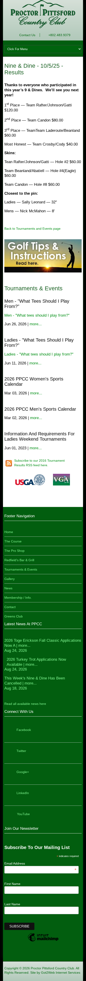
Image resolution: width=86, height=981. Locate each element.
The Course (13, 541)
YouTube (23, 814)
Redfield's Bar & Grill (19, 560)
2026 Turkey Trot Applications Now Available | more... (35, 664)
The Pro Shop (14, 550)
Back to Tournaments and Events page (32, 228)
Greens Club (13, 616)
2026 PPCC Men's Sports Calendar (40, 409)
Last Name (12, 904)
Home (8, 532)
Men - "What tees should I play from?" (36, 315)
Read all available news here (25, 704)
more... (36, 324)
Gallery (9, 579)
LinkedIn (23, 793)
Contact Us (27, 35)
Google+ (23, 772)
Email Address (40, 863)
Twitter (21, 751)
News (8, 588)
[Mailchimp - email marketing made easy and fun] (43, 941)
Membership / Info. (18, 597)
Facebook (24, 730)
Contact (10, 607)
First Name (12, 884)
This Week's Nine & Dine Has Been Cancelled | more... (34, 683)
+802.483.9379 (59, 35)
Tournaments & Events (20, 569)
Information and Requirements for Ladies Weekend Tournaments (39, 436)
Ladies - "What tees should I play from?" (38, 354)
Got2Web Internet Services (60, 972)
